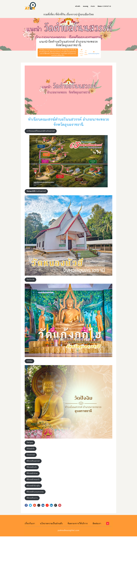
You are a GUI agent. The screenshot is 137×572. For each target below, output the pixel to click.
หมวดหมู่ (85, 6)
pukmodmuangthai (93, 53)
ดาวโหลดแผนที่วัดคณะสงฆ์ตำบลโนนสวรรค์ (41, 131)
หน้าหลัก (77, 6)
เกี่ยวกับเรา (30, 523)
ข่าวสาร (93, 6)
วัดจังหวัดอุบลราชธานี (68, 49)
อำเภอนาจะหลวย (55, 53)
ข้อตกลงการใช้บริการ (78, 523)
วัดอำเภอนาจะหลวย (55, 51)
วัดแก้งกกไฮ (30, 279)
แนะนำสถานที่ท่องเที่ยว (57, 55)
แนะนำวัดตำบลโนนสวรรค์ (68, 53)
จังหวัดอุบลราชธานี (45, 49)
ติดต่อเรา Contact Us (104, 6)
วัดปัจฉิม (29, 361)
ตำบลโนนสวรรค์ (56, 49)
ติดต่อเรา (97, 523)
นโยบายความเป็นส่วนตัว (51, 523)
